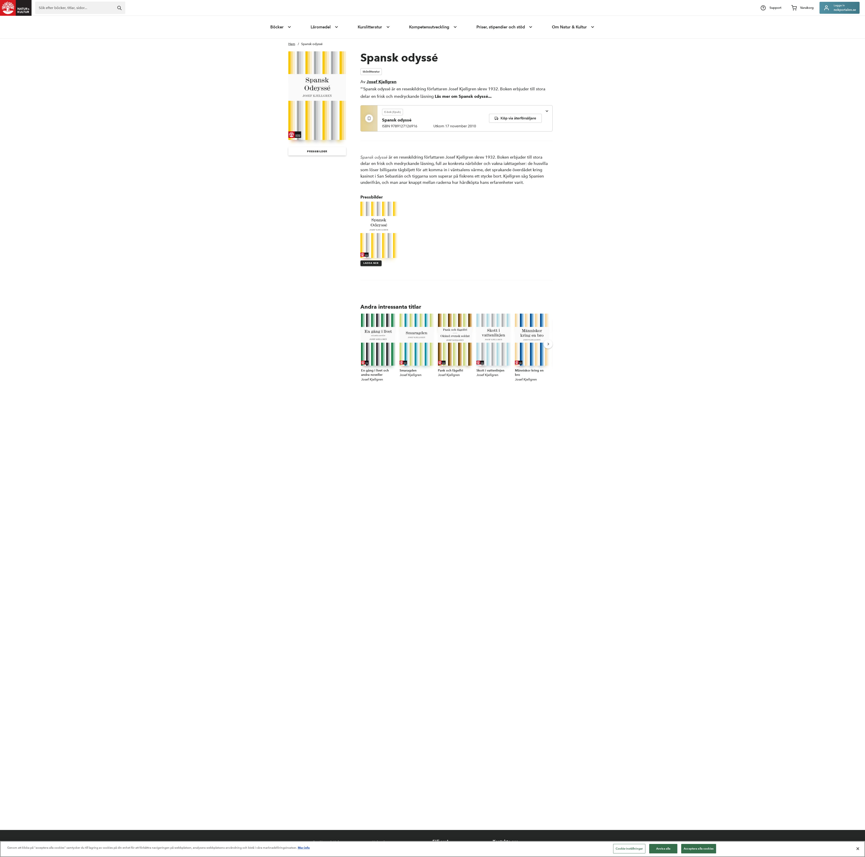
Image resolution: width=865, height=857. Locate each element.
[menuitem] (280, 27)
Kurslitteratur (370, 27)
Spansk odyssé (312, 44)
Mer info (304, 847)
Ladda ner (371, 263)
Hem (291, 44)
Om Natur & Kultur (569, 27)
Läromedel (321, 27)
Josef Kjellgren (381, 81)
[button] (317, 151)
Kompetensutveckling (429, 27)
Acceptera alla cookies (699, 848)
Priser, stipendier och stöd (500, 27)
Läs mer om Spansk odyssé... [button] (463, 96)
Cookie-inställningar (629, 848)
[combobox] (80, 8)
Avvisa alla (663, 848)
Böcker (277, 27)
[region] (432, 849)
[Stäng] (858, 849)
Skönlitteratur (371, 71)
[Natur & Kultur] (16, 8)
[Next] (548, 344)
